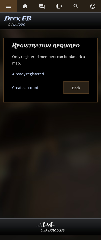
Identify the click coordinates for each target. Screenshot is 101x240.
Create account (25, 87)
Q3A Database (53, 230)
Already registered (28, 73)
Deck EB (18, 18)
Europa (19, 24)
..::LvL (45, 224)
